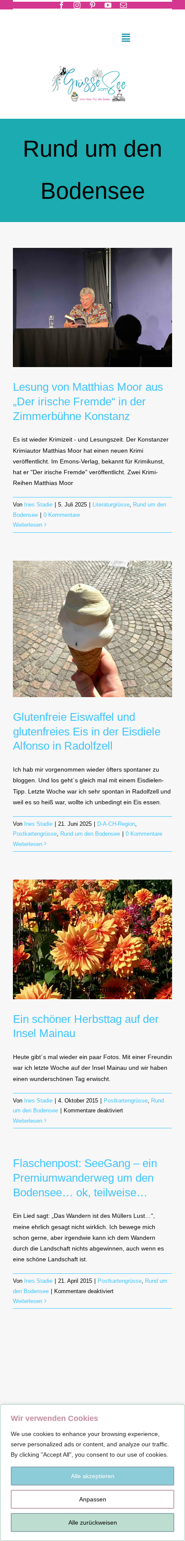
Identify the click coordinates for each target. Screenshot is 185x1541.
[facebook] (61, 5)
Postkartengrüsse (35, 834)
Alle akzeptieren (92, 1476)
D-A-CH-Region (116, 824)
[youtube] (108, 5)
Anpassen (92, 1499)
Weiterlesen (27, 525)
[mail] (123, 5)
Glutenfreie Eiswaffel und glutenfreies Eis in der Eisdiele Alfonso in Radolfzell (86, 731)
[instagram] (77, 5)
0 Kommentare (61, 515)
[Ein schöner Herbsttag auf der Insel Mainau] (92, 939)
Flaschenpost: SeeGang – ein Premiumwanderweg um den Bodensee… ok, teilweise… (85, 1178)
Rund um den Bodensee (90, 834)
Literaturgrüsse (111, 504)
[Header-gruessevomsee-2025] (92, 62)
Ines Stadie (38, 504)
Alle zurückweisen (92, 1522)
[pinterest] (92, 5)
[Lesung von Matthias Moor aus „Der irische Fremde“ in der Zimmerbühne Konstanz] (92, 307)
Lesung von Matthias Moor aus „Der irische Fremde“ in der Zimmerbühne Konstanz (88, 401)
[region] (92, 1472)
